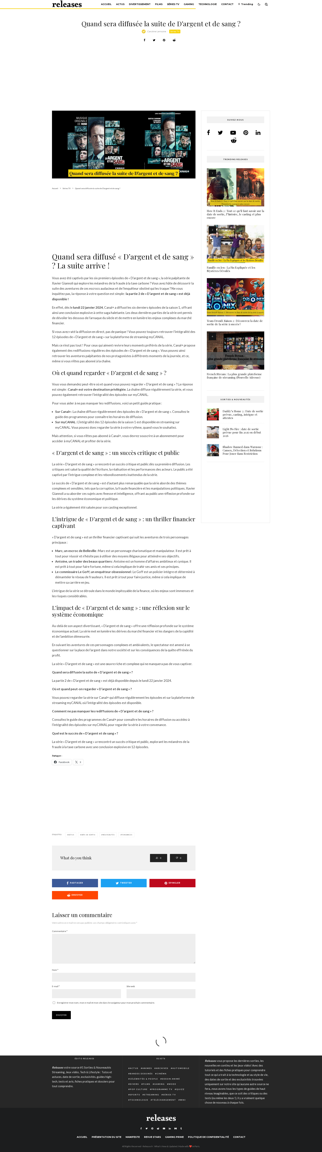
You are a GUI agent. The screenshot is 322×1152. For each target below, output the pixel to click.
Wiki (183, 1100)
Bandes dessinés (141, 1073)
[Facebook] (141, 1128)
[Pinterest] (152, 1128)
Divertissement (140, 4)
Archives (162, 1068)
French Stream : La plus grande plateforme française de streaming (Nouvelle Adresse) (234, 375)
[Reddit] (158, 1128)
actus (71, 835)
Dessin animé (171, 1079)
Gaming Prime (174, 1137)
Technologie (207, 4)
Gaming (189, 4)
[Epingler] (164, 40)
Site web (131, 986)
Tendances (126, 835)
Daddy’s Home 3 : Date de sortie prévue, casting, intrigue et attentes (243, 414)
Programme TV (161, 1089)
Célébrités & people (144, 1079)
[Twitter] (146, 1128)
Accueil (106, 4)
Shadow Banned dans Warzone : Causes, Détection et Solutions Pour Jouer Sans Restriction (243, 450)
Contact (227, 4)
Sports (135, 1095)
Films (158, 4)
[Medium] (176, 1128)
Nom (55, 970)
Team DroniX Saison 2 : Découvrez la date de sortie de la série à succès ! (235, 322)
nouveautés (108, 835)
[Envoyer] (174, 40)
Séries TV (173, 4)
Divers (134, 1084)
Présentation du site (106, 1137)
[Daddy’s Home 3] (213, 414)
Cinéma (162, 1073)
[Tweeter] (154, 40)
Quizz (180, 1089)
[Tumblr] (181, 1128)
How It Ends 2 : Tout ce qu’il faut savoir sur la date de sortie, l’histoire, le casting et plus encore (235, 214)
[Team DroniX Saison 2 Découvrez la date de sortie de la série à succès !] (235, 297)
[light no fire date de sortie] (213, 432)
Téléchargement (164, 1100)
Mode (172, 1084)
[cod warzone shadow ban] (213, 450)
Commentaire (59, 931)
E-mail (56, 986)
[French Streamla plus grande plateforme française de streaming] (235, 350)
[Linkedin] (170, 1128)
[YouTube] (164, 1128)
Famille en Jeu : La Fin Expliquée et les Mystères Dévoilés (231, 269)
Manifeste (133, 1137)
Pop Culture (139, 1089)
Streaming (151, 1095)
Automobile (181, 1068)
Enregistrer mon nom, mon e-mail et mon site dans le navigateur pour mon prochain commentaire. (106, 1002)
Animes (147, 1068)
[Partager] (144, 40)
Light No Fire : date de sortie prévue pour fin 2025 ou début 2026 (242, 432)
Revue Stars (152, 1137)
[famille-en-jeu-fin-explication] (235, 244)
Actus (120, 4)
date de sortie (88, 835)
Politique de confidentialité (208, 1137)
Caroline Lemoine (156, 31)
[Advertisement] (161, 83)
